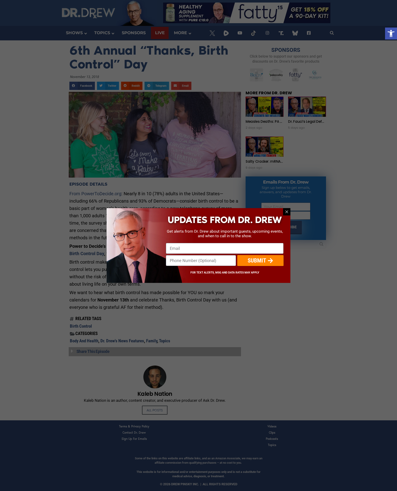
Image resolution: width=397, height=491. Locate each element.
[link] (391, 33)
